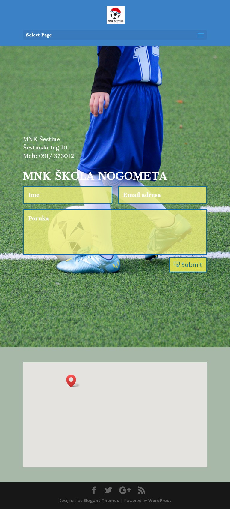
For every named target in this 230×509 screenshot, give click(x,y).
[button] (73, 381)
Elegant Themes (101, 500)
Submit (191, 265)
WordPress (160, 500)
